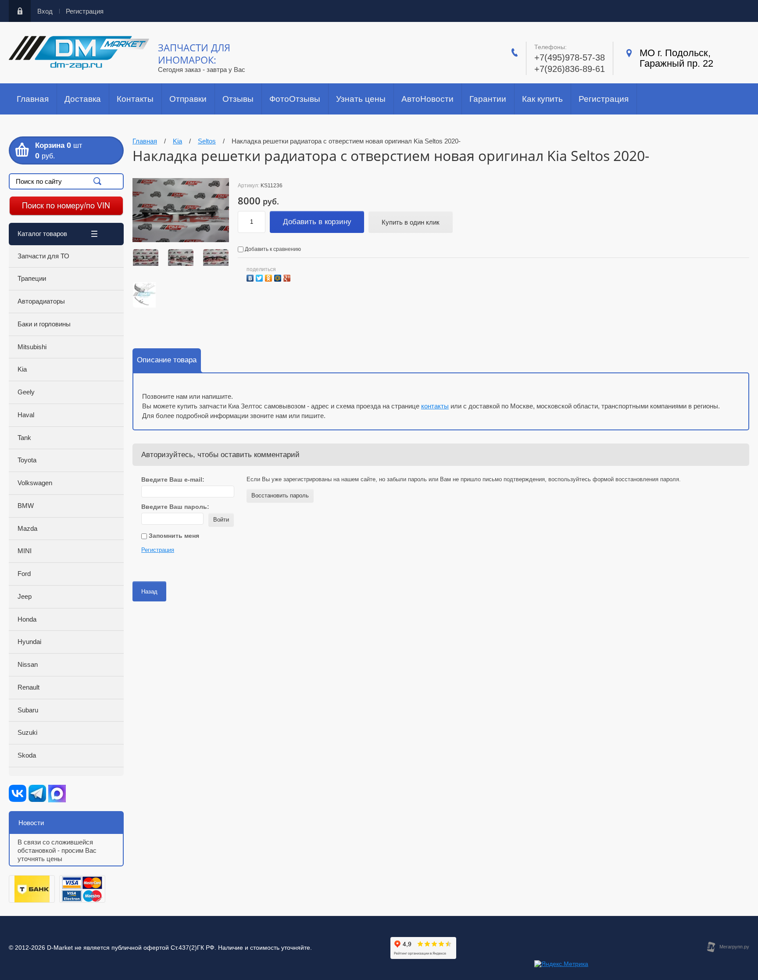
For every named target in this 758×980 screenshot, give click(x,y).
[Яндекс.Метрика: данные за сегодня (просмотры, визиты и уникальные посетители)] (561, 964)
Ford (24, 573)
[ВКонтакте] (251, 277)
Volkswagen (35, 482)
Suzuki (27, 732)
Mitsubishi (32, 347)
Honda (27, 619)
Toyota (27, 460)
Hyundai (29, 641)
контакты (435, 406)
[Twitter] (260, 277)
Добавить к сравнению (272, 249)
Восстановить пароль (280, 495)
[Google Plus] (288, 277)
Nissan (28, 664)
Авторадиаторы (41, 301)
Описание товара (167, 360)
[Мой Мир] (278, 277)
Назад (149, 591)
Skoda (27, 755)
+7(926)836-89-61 (569, 69)
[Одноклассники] (269, 277)
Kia (22, 369)
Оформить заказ (66, 150)
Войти (221, 519)
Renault (28, 687)
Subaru (28, 710)
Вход (45, 11)
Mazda (27, 528)
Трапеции (32, 278)
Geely (26, 392)
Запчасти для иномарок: (194, 53)
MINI (25, 550)
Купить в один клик (411, 222)
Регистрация (85, 11)
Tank (24, 437)
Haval (26, 414)
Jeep (25, 596)
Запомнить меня (173, 535)
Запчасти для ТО (43, 256)
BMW (26, 505)
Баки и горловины (44, 324)
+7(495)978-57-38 (569, 57)
